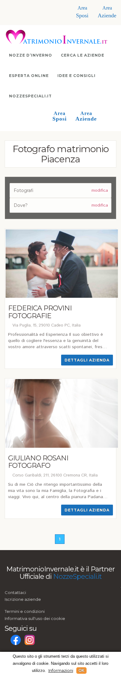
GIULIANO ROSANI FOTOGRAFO (38, 462)
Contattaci (15, 592)
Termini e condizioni (25, 611)
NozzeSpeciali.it (30, 96)
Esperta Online (29, 75)
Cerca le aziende (82, 55)
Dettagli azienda (87, 360)
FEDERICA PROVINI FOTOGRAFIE (40, 312)
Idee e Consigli (76, 75)
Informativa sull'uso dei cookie (35, 618)
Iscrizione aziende (23, 599)
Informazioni (60, 670)
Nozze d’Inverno (30, 55)
